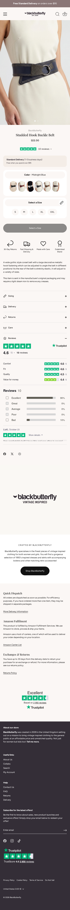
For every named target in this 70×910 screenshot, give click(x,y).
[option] (35, 3)
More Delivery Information (15, 611)
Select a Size (35, 202)
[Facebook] (5, 840)
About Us (7, 759)
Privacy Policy (8, 880)
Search (6, 768)
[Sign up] (65, 830)
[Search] (57, 14)
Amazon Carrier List (12, 645)
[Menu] (5, 14)
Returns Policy (10, 673)
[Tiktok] (19, 840)
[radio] (13, 186)
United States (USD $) (12, 889)
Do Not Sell (49, 880)
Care (10, 327)
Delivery (12, 306)
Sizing (11, 296)
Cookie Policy (22, 880)
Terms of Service (36, 880)
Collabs (6, 764)
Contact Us (8, 787)
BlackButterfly (35, 130)
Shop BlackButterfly (35, 571)
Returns (11, 317)
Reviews (12, 338)
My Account (9, 772)
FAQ (5, 791)
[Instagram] (12, 840)
